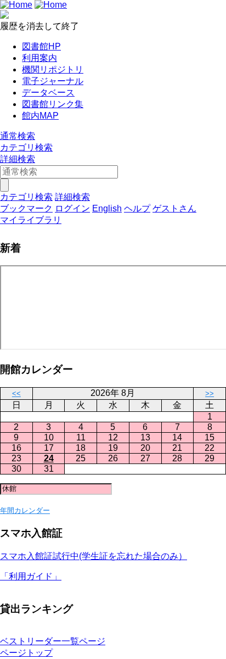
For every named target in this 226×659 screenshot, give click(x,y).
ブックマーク (26, 208)
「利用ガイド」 (30, 576)
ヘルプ (137, 208)
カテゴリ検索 (26, 147)
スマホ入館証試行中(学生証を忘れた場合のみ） (93, 556)
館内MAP (40, 115)
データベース (48, 92)
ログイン (72, 208)
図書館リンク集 (52, 104)
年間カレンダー (25, 510)
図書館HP (41, 46)
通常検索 (17, 136)
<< (16, 393)
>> (209, 393)
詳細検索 (17, 159)
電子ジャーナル (52, 81)
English (107, 208)
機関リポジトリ (52, 69)
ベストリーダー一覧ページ (52, 641)
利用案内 (39, 58)
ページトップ (26, 652)
